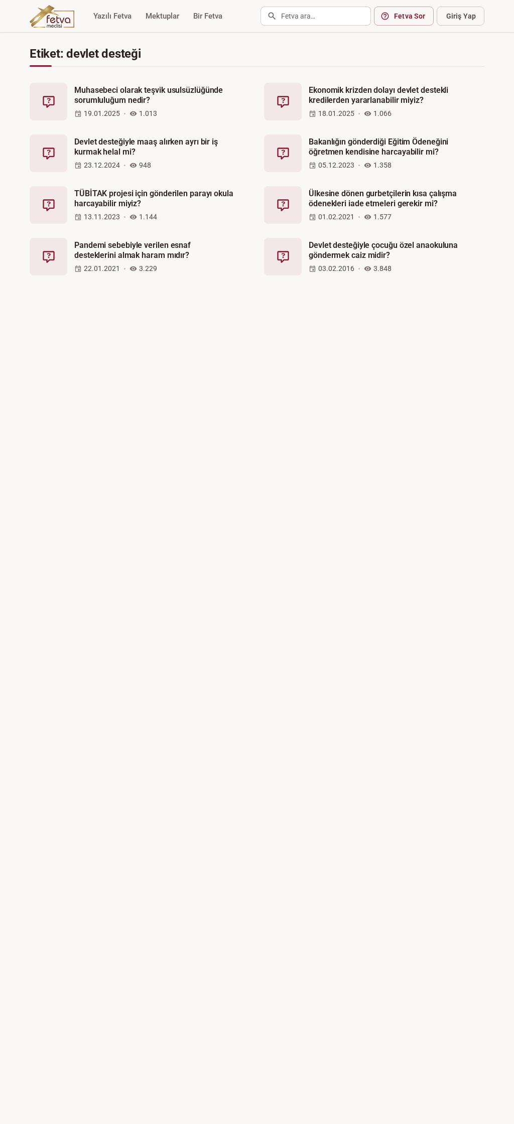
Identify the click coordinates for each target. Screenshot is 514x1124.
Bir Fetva (207, 16)
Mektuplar (162, 16)
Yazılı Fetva (112, 16)
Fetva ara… (298, 16)
